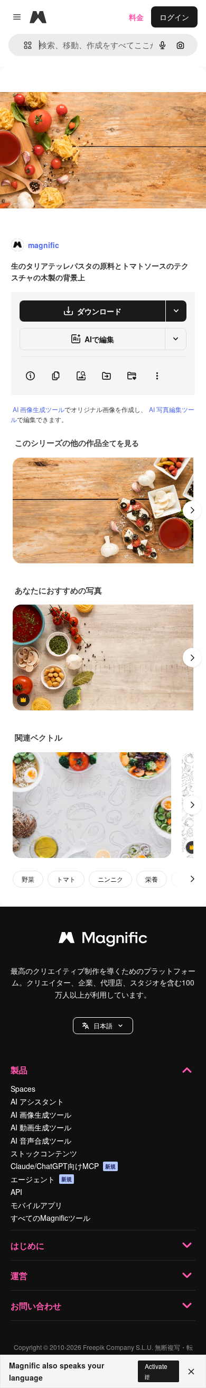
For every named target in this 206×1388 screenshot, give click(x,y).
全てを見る (120, 442)
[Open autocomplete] (23, 45)
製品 (19, 1070)
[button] (103, 1025)
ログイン (174, 17)
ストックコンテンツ (44, 1153)
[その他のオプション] (156, 376)
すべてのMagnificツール (50, 1217)
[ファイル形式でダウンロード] (175, 311)
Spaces (23, 1088)
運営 (19, 1276)
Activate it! (156, 1371)
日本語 (103, 1025)
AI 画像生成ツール (38, 409)
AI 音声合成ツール (41, 1140)
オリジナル (72, 90)
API (16, 1191)
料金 (136, 17)
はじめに (27, 1245)
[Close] (191, 1371)
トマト (66, 878)
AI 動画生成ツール (41, 1127)
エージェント (41, 1179)
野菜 (28, 878)
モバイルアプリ (36, 1205)
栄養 (151, 878)
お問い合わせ (36, 1306)
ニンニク (110, 878)
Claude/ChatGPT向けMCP (63, 1166)
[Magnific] (103, 940)
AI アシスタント (37, 1101)
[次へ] (192, 510)
